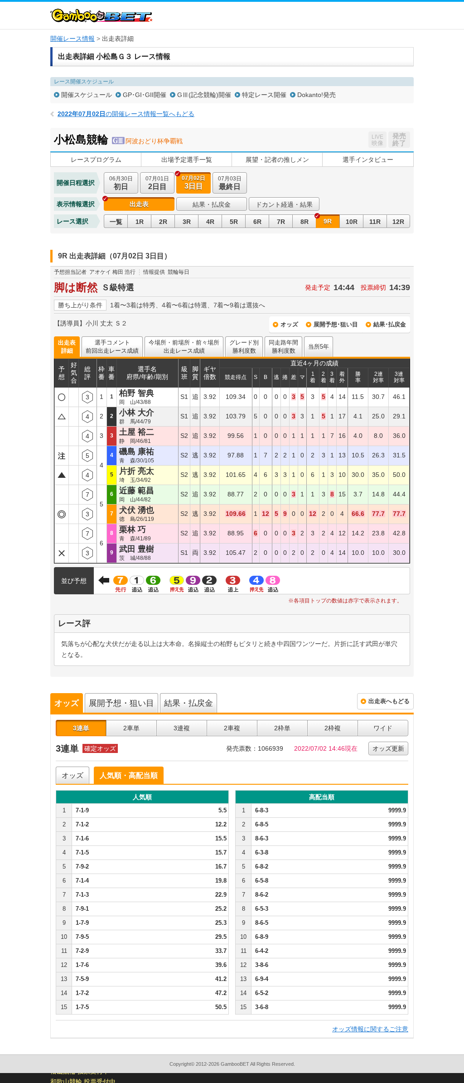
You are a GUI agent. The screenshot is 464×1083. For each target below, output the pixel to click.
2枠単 (282, 728)
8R (304, 221)
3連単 (81, 728)
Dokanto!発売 (316, 94)
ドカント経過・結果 (284, 204)
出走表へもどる (389, 701)
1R (139, 221)
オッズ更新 (388, 748)
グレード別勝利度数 (244, 346)
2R (163, 221)
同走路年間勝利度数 (283, 346)
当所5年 (318, 346)
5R (234, 221)
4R (210, 221)
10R (352, 221)
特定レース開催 (264, 94)
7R (281, 221)
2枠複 (332, 728)
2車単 (131, 728)
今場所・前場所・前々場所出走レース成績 (184, 346)
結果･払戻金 (389, 324)
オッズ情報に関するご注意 (370, 1029)
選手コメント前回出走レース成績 (112, 346)
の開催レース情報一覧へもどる (126, 113)
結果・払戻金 (212, 204)
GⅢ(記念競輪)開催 (204, 94)
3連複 (182, 728)
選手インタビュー (368, 159)
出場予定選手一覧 (186, 159)
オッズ (289, 324)
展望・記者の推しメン (277, 159)
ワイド (382, 728)
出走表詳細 (67, 346)
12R (398, 221)
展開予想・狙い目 (121, 703)
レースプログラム (96, 159)
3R (187, 221)
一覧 (116, 221)
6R (257, 221)
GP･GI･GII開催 (144, 94)
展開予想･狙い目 (336, 324)
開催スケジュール (86, 94)
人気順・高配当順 (129, 775)
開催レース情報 (72, 38)
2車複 (232, 728)
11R (375, 221)
